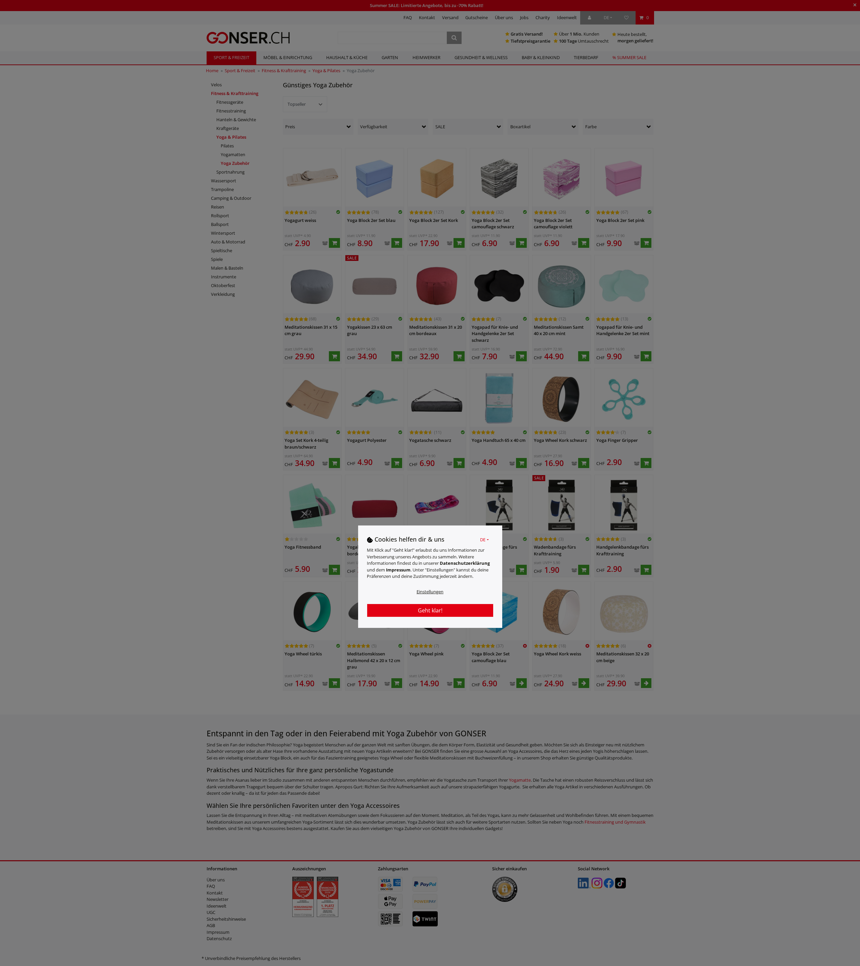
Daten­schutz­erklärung (465, 563)
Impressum (398, 570)
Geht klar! (430, 610)
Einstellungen (430, 592)
